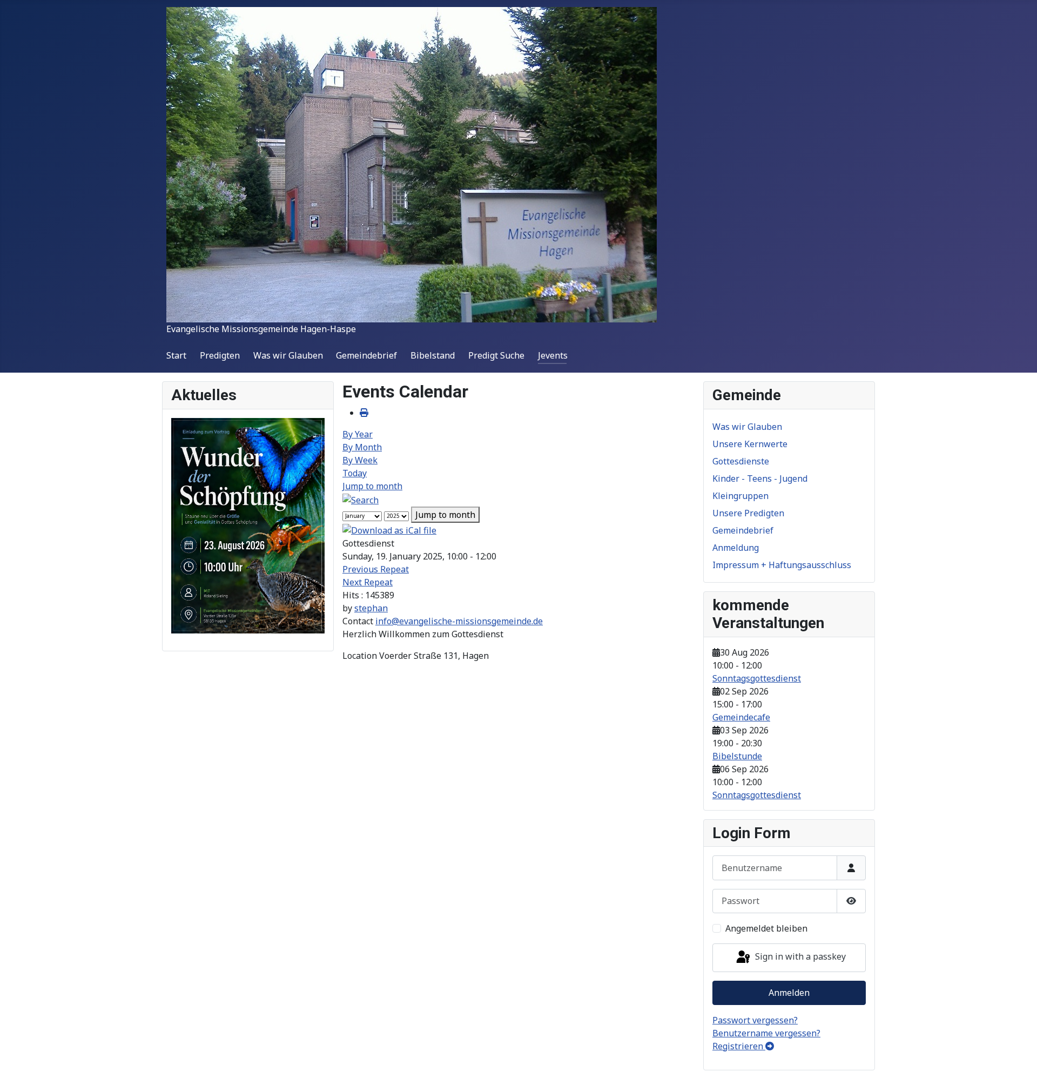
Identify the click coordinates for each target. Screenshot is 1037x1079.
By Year (357, 434)
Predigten (220, 355)
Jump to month (372, 486)
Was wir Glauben (288, 355)
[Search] (360, 499)
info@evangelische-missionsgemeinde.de (459, 621)
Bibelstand (432, 355)
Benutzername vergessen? (766, 1033)
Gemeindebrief (366, 355)
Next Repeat (367, 582)
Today (354, 473)
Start (176, 355)
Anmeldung (735, 548)
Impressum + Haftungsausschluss (781, 565)
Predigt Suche (496, 355)
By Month (362, 447)
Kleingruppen (740, 496)
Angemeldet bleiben (766, 928)
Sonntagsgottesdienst (756, 678)
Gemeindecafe (741, 717)
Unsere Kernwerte (749, 444)
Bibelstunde (737, 756)
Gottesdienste (740, 461)
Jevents (553, 355)
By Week (360, 460)
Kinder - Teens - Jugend (759, 478)
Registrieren (738, 1046)
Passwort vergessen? (755, 1020)
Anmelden (789, 993)
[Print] (364, 413)
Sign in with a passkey (799, 956)
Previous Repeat (375, 569)
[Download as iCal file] (389, 529)
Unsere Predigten (748, 513)
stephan (371, 608)
